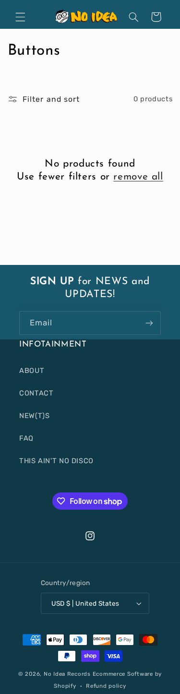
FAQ (26, 438)
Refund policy (106, 685)
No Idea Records (67, 673)
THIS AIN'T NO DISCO (56, 460)
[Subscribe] (149, 323)
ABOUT (31, 370)
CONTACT (36, 393)
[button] (20, 17)
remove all (138, 177)
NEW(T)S (34, 415)
